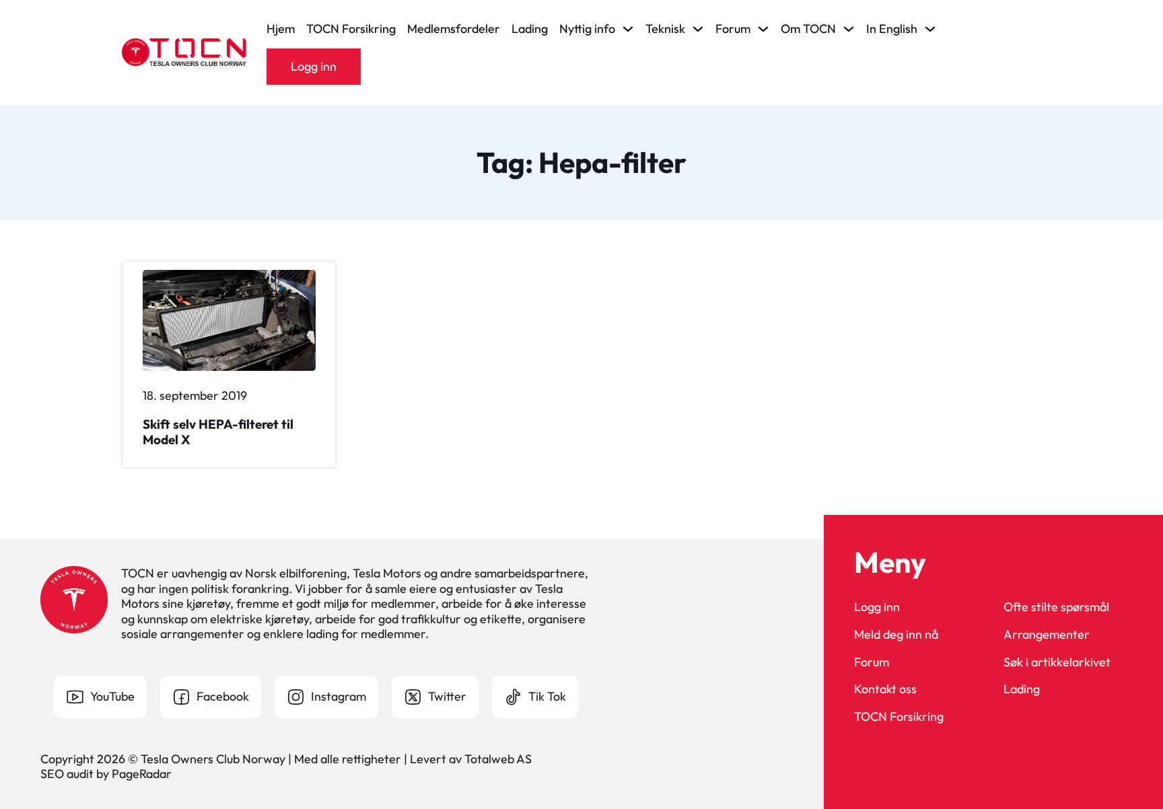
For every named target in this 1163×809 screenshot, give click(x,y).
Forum (871, 662)
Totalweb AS (498, 759)
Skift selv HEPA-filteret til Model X (218, 432)
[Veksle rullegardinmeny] (628, 29)
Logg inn (314, 66)
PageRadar (142, 773)
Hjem (281, 29)
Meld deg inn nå (896, 634)
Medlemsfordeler (453, 29)
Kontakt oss (885, 689)
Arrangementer (1046, 634)
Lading (530, 29)
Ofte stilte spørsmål (1056, 607)
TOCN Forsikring (351, 29)
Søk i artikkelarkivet (1057, 662)
